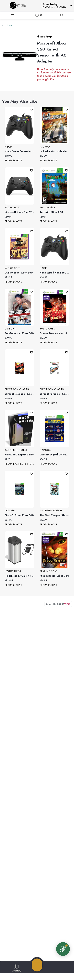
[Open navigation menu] (37, 965)
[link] (37, 15)
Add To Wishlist (31, 110)
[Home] (19, 5)
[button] (56, 5)
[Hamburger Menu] (12, 15)
